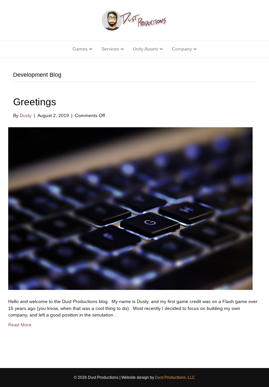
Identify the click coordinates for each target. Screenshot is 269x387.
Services (110, 48)
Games (80, 48)
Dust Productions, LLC (175, 377)
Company (182, 48)
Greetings (34, 101)
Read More (19, 324)
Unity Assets (145, 48)
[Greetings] (130, 208)
